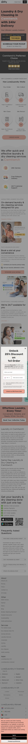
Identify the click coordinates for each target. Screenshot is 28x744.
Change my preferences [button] (14, 741)
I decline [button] (14, 738)
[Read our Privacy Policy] (24, 386)
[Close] (25, 348)
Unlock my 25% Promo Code (14, 391)
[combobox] (7, 378)
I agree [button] (14, 735)
